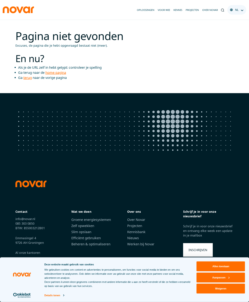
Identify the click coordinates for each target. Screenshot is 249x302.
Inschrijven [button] (198, 250)
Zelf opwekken (82, 225)
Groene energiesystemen (91, 219)
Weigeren (220, 288)
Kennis (177, 10)
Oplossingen (145, 10)
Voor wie (164, 10)
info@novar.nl (25, 219)
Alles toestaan (220, 266)
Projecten (192, 10)
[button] (223, 9)
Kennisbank (136, 232)
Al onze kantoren (27, 253)
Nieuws (133, 238)
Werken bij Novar (140, 244)
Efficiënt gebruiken (86, 238)
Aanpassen (218, 277)
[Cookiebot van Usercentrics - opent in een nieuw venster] (22, 295)
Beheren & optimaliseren (90, 244)
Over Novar (210, 10)
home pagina (55, 72)
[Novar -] (18, 9)
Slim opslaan (81, 232)
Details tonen (52, 295)
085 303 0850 (24, 223)
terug (27, 77)
